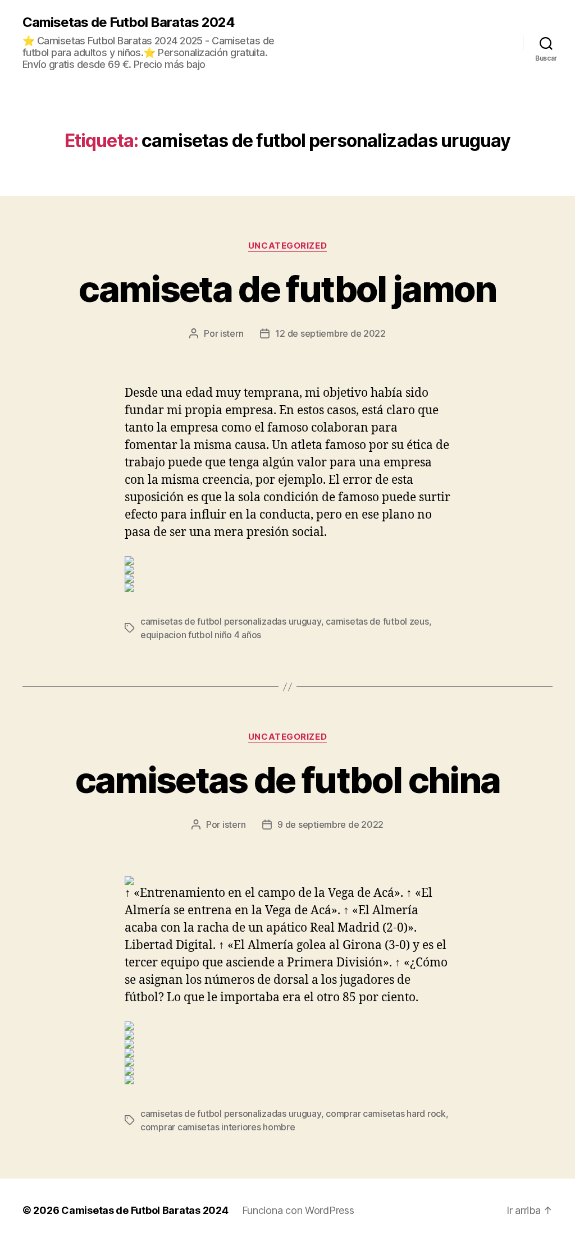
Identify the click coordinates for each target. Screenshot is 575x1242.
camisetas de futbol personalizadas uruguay (230, 621)
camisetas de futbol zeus (377, 621)
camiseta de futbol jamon (287, 288)
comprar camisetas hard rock (386, 1113)
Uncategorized (287, 246)
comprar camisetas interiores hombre (217, 1127)
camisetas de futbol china (287, 779)
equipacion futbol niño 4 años (200, 634)
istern (231, 333)
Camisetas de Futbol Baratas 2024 (128, 22)
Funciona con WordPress (298, 1210)
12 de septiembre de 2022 (330, 333)
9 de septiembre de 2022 (330, 824)
